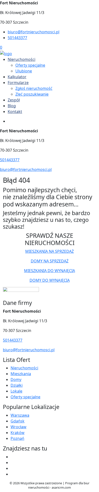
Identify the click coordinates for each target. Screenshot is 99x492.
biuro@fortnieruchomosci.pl (33, 32)
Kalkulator (17, 76)
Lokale (16, 391)
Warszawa (20, 415)
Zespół (14, 100)
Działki (17, 385)
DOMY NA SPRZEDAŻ (49, 261)
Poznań (17, 438)
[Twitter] (12, 462)
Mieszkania (21, 373)
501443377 (17, 37)
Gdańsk (18, 421)
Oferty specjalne (30, 65)
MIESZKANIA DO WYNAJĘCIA (49, 270)
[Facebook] (12, 456)
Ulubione (23, 71)
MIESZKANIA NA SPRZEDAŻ (49, 251)
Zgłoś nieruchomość (33, 88)
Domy (16, 379)
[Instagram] (12, 474)
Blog (12, 105)
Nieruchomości (21, 59)
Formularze (18, 82)
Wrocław (18, 426)
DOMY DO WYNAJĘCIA (50, 280)
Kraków (18, 432)
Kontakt (15, 111)
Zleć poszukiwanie (32, 94)
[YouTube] (12, 468)
